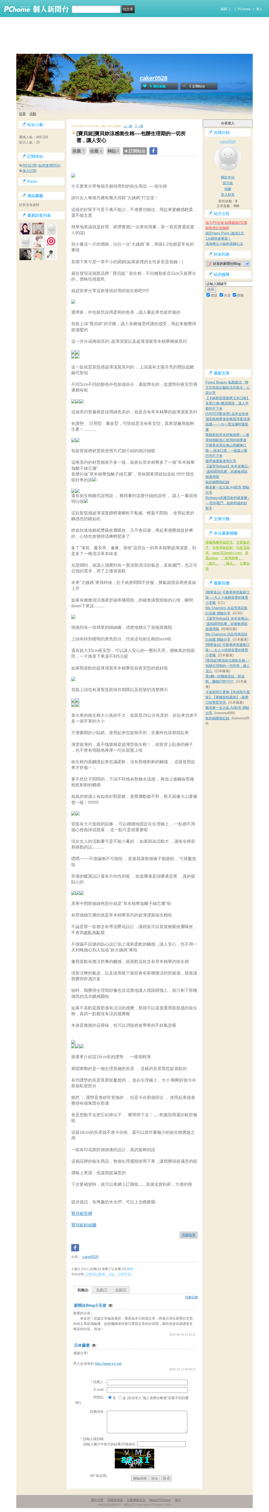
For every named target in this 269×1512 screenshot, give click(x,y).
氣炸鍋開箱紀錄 (217, 482)
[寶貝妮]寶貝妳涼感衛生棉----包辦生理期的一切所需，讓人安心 (227, 665)
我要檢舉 (188, 1235)
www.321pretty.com (227, 553)
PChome (244, 9)
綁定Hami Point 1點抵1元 (224, 233)
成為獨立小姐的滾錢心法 (224, 244)
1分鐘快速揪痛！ (218, 238)
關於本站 (228, 177)
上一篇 (127, 126)
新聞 (224, 9)
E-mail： (100, 1390)
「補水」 (229, 563)
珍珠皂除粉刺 (222, 548)
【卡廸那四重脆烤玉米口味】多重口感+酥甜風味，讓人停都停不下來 (227, 403)
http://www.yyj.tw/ (108, 1364)
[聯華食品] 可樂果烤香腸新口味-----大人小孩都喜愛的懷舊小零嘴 (227, 597)
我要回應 (191, 1297)
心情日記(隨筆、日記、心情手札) (108, 1274)
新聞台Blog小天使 (90, 1305)
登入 (259, 9)
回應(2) (82, 1290)
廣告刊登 (97, 1500)
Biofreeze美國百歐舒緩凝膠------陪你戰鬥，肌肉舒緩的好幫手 (227, 503)
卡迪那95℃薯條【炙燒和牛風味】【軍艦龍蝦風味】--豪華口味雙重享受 (227, 697)
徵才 (178, 1500)
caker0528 (153, 78)
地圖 (227, 189)
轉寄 (130, 1269)
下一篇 (138, 126)
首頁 (22, 114)
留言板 (228, 183)
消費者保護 (115, 1500)
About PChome (160, 1500)
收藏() (120, 1290)
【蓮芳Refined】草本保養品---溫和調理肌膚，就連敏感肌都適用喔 (227, 471)
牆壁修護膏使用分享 (220, 461)
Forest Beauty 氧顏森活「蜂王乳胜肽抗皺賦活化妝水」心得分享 (227, 387)
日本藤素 (82, 1345)
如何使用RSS (49, 165)
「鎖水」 (212, 563)
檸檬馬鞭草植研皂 (219, 542)
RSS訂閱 (30, 165)
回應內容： (98, 1412)
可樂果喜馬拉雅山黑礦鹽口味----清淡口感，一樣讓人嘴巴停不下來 (226, 450)
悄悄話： (100, 1397)
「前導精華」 (231, 558)
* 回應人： (99, 1382)
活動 (32, 114)
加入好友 (228, 195)
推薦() (101, 1290)
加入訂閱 (29, 171)
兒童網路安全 (136, 1500)
